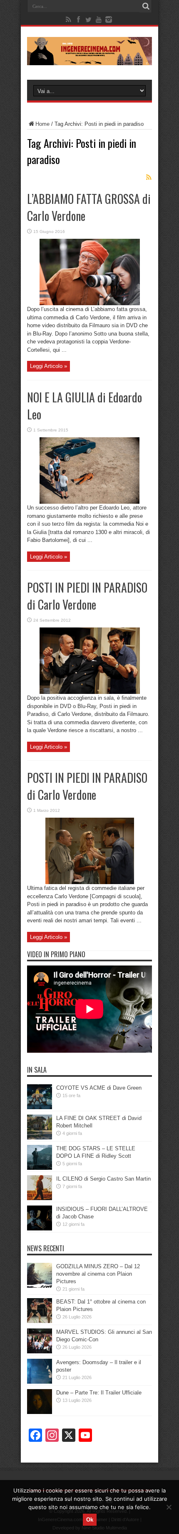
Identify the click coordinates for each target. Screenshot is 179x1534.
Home (42, 124)
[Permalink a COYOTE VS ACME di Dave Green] (39, 1107)
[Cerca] (145, 6)
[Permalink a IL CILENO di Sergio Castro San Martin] (39, 1198)
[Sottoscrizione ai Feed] (148, 177)
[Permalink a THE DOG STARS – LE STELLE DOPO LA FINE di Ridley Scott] (39, 1168)
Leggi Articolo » (48, 366)
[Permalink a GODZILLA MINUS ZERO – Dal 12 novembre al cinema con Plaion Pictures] (39, 1286)
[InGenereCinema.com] (89, 59)
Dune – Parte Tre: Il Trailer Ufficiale (99, 1392)
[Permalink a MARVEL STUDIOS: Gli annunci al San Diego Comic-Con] (39, 1351)
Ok (89, 1520)
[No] (168, 1507)
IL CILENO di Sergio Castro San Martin (103, 1179)
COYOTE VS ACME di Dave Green (99, 1088)
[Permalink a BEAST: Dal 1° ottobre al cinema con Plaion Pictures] (39, 1321)
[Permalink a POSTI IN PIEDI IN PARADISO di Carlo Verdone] (90, 692)
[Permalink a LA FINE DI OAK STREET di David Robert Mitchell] (39, 1138)
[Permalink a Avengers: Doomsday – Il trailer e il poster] (39, 1382)
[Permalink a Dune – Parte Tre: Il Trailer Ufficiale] (39, 1412)
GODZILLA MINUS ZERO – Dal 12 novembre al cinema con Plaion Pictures (98, 1273)
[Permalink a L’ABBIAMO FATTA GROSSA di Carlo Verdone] (90, 303)
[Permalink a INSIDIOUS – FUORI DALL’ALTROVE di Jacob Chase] (39, 1228)
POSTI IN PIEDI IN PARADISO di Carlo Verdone (87, 596)
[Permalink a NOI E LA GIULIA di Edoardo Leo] (89, 502)
